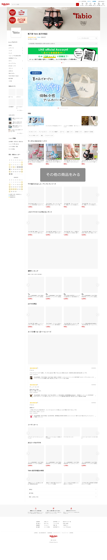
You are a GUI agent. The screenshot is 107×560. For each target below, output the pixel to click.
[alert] (63, 43)
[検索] (77, 4)
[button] (102, 1)
